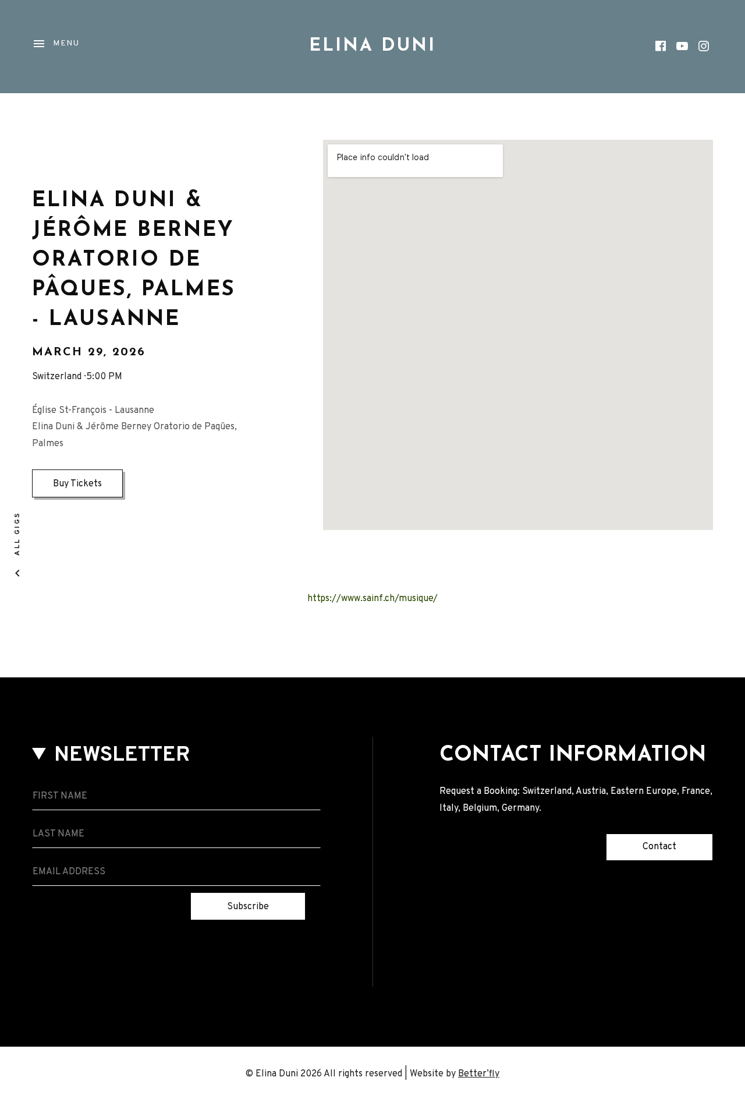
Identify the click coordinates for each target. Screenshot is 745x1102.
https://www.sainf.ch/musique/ (372, 599)
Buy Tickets (77, 484)
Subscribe (248, 907)
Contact (659, 847)
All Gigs (17, 533)
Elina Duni (372, 46)
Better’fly (478, 1074)
